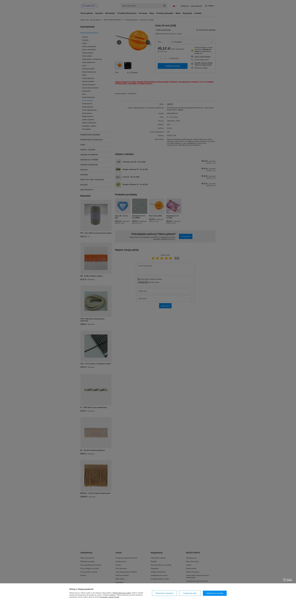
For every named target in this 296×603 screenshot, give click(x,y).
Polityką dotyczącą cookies (122, 593)
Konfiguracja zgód (189, 593)
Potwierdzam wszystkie (214, 593)
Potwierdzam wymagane (164, 593)
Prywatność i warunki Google (109, 597)
